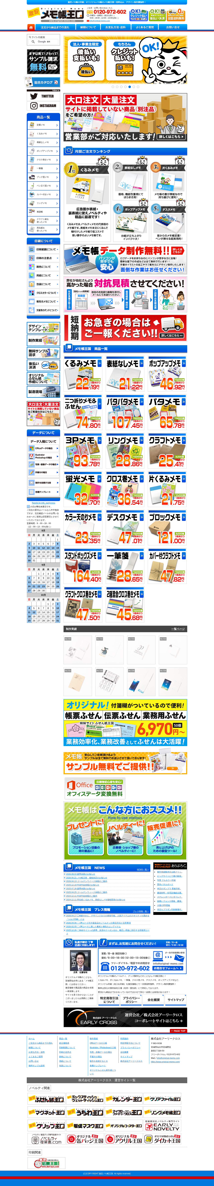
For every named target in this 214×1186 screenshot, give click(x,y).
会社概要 (124, 1052)
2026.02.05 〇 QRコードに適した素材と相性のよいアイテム (93, 926)
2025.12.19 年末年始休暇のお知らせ (82, 885)
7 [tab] (138, 87)
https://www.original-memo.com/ (165, 1062)
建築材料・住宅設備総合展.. (169, 893)
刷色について (65, 1056)
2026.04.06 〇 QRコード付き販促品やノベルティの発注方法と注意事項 (98, 923)
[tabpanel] (125, 60)
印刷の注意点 (65, 1052)
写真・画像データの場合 (101, 1052)
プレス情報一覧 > (141, 911)
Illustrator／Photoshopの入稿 (103, 1047)
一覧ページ (178, 629)
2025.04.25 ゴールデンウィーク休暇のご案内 (86, 892)
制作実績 (94, 1038)
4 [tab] (125, 87)
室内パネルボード (165, 884)
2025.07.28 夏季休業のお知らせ (80, 888)
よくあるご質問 (36, 1056)
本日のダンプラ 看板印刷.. (169, 888)
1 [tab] (113, 87)
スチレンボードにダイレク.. (169, 897)
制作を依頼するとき (99, 1061)
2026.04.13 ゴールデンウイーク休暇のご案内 (86, 881)
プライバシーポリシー (130, 1047)
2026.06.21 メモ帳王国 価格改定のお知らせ (86, 878)
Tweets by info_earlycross (43, 503)
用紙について (65, 1061)
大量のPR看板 (163, 905)
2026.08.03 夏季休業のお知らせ (80, 874)
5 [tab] (129, 87)
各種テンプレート (98, 1065)
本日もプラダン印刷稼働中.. (169, 909)
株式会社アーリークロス (131, 1061)
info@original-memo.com (100, 21)
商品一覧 (63, 1038)
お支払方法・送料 (37, 1052)
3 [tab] (121, 87)
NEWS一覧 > (143, 869)
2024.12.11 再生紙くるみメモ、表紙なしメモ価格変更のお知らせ (95, 899)
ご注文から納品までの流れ (41, 1043)
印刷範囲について (67, 1047)
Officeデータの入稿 (98, 1043)
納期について (35, 1047)
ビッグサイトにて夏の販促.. (169, 876)
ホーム (32, 1038)
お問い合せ (34, 1061)
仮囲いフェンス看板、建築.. (169, 901)
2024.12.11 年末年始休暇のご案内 (81, 896)
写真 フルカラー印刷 (166, 880)
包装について (65, 1065)
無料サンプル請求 (37, 1065)
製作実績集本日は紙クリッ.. (169, 872)
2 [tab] (117, 87)
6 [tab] (134, 87)
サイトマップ (126, 1056)
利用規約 (124, 1038)
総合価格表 (64, 1043)
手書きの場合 (96, 1056)
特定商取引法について (130, 1043)
